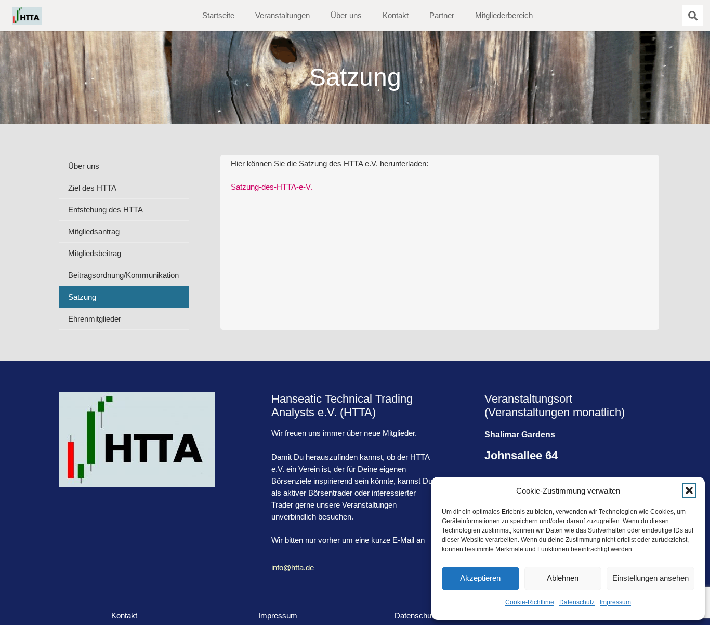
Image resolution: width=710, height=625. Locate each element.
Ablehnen (562, 578)
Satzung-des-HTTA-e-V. (271, 186)
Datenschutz (577, 602)
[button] (689, 490)
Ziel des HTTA (92, 187)
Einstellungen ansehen (650, 578)
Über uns (83, 166)
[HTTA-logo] (27, 16)
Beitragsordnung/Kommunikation (123, 275)
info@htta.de (292, 567)
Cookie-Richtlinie (529, 602)
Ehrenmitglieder (94, 318)
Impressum (615, 602)
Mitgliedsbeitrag (94, 253)
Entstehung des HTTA (105, 209)
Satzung (82, 296)
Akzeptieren (480, 578)
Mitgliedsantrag (94, 231)
